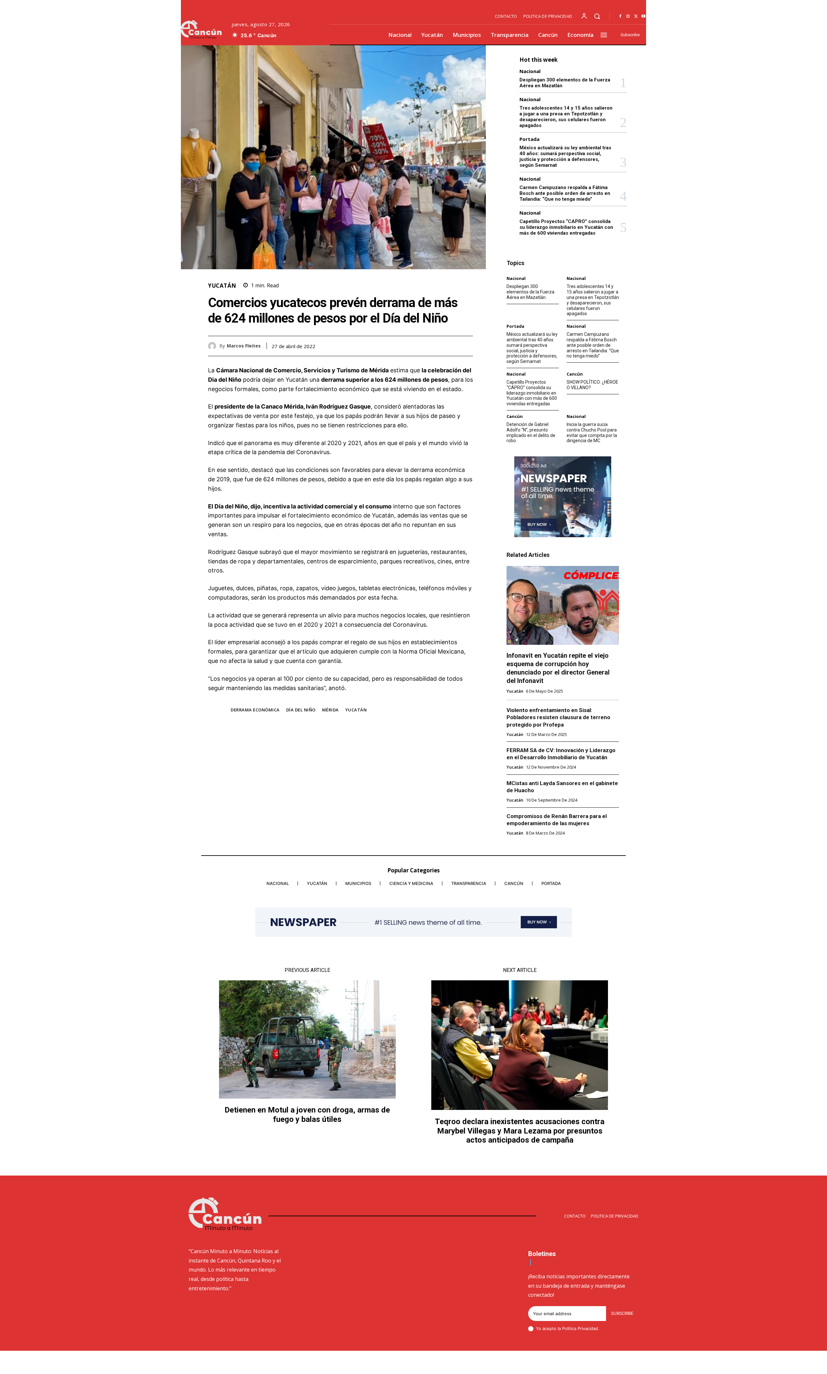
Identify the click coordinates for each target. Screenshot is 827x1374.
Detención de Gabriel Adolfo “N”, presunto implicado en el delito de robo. (531, 432)
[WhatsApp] (466, 345)
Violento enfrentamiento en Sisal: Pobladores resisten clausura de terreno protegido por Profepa (558, 717)
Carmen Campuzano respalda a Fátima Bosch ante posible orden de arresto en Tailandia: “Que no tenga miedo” (564, 193)
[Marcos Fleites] (213, 346)
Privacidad (588, 1328)
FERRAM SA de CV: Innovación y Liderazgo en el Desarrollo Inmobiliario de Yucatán (561, 754)
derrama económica (255, 710)
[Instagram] (628, 16)
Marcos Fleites (244, 346)
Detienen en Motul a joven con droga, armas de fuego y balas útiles (307, 1114)
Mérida (330, 710)
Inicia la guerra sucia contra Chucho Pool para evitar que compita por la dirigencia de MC (592, 432)
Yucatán (222, 285)
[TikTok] (589, 1363)
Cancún (575, 374)
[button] (597, 16)
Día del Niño (301, 710)
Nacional (529, 71)
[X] (636, 16)
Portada (529, 139)
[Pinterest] (451, 345)
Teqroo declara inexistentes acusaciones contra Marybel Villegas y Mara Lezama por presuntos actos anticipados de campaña (519, 1131)
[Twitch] (605, 1363)
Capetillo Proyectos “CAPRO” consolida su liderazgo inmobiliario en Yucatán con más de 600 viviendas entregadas (566, 227)
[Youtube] (643, 16)
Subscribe (622, 1313)
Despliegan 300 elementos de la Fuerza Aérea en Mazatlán (530, 292)
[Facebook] (620, 16)
